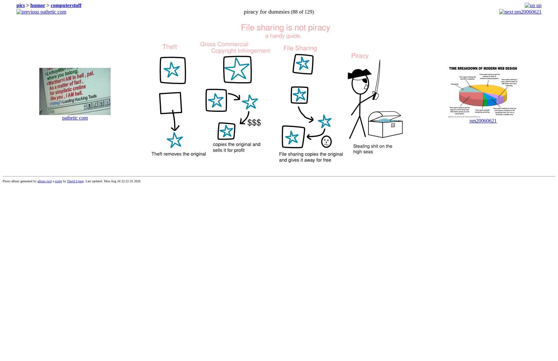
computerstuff (66, 5)
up (538, 5)
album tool (44, 181)
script (58, 181)
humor (37, 5)
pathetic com (52, 12)
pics (20, 5)
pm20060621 (527, 12)
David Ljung (75, 181)
